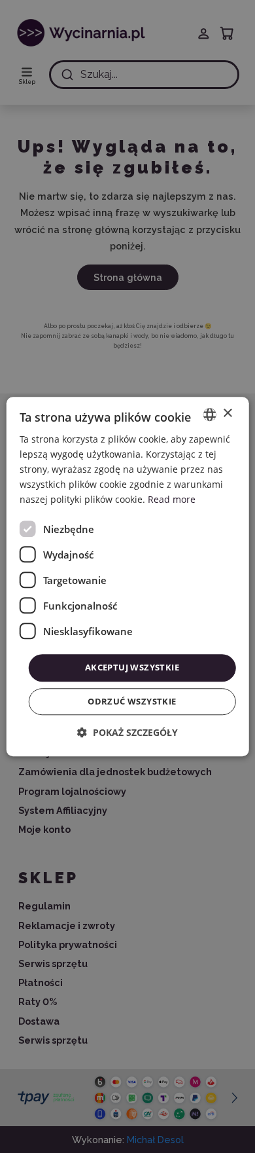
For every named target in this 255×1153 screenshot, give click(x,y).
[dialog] (128, 576)
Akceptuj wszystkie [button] (132, 668)
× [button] (227, 413)
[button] (127, 732)
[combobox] (209, 414)
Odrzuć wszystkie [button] (132, 701)
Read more (172, 500)
